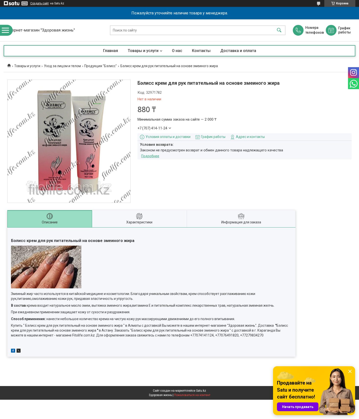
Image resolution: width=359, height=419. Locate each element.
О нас (177, 50)
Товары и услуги (143, 50)
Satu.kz (201, 390)
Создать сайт (39, 3)
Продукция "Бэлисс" (100, 66)
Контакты (201, 50)
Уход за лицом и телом (62, 66)
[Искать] (279, 30)
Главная (110, 50)
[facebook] (13, 351)
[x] (19, 351)
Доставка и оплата (238, 50)
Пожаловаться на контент (192, 395)
